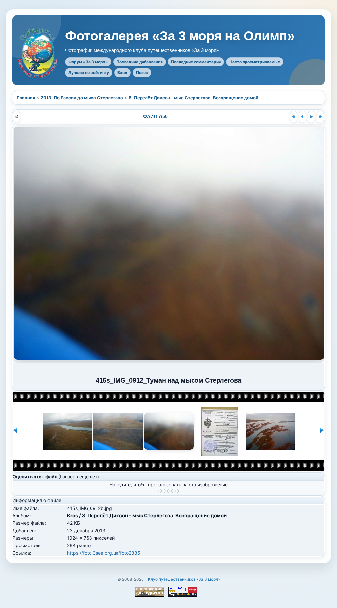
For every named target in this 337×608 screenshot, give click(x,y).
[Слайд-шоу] (16, 117)
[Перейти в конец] (320, 117)
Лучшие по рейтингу (88, 72)
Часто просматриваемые (254, 61)
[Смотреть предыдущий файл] (302, 117)
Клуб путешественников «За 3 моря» (184, 579)
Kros (72, 515)
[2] (164, 491)
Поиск (142, 72)
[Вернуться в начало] (293, 117)
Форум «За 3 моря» (88, 61)
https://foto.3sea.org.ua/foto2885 (103, 553)
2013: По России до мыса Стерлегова (82, 97)
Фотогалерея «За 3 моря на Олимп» (180, 36)
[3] (169, 491)
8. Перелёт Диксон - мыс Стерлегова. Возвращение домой (193, 97)
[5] (177, 491)
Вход (122, 72)
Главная (26, 97)
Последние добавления (140, 61)
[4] (173, 491)
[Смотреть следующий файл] (311, 117)
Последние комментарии (196, 61)
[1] (160, 491)
